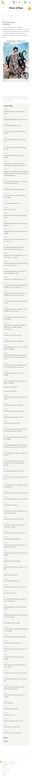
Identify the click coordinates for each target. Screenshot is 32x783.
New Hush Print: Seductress (8, 23)
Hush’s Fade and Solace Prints (12, 423)
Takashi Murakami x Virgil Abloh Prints (14, 189)
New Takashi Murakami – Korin (12, 125)
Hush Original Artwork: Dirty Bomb (14, 519)
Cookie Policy (6, 771)
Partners (5, 765)
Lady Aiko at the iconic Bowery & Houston (15, 673)
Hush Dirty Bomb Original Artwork (14, 417)
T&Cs (4, 767)
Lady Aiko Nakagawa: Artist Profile (13, 721)
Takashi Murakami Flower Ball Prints (14, 341)
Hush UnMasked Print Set (11, 575)
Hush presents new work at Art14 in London (16, 493)
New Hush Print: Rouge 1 (11, 505)
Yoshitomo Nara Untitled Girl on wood (14, 279)
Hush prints (13, 98)
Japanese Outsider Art (10, 593)
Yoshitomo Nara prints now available (14, 411)
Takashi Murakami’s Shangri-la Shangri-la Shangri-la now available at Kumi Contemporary (15, 327)
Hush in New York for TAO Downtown (15, 533)
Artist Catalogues (8, 703)
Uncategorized (10, 96)
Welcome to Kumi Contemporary (13, 733)
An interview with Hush (10, 391)
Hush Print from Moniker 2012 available (15, 637)
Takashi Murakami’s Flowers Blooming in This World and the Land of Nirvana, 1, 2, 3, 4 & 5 (16, 357)
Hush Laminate (6, 98)
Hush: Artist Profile (9, 715)
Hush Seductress (21, 98)
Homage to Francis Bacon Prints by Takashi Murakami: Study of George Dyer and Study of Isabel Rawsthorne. (16, 173)
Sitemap (5, 773)
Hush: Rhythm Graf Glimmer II (12, 539)
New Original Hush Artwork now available (15, 499)
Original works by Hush (10, 387)
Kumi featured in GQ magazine (12, 561)
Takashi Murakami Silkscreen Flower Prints (15, 119)
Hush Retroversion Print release (12, 335)
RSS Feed (29, 8)
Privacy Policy (6, 769)
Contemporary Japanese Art (10, 764)
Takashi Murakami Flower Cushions (13, 405)
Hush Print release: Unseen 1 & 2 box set (15, 587)
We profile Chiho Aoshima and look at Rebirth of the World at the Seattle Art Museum (14, 463)
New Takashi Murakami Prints (12, 203)
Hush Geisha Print (22, 96)
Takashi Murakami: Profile (11, 709)
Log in (6, 741)
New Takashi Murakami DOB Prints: (14, 471)
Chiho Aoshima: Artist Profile (12, 727)
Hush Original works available (12, 623)
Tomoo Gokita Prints (9, 209)
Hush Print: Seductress (16, 41)
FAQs (4, 775)
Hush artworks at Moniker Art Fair (13, 643)
